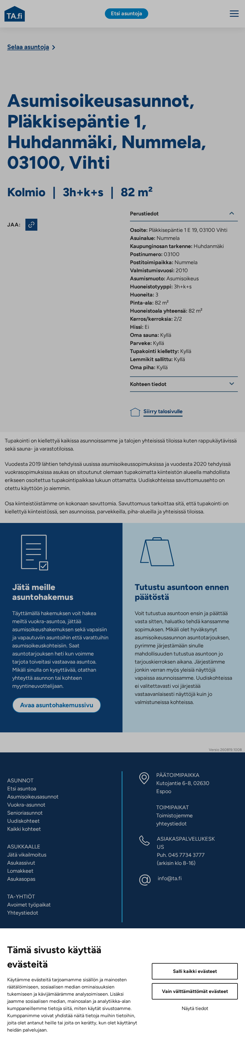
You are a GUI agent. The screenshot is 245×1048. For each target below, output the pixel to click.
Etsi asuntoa (21, 788)
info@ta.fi (170, 878)
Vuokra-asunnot (26, 804)
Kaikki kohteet (24, 829)
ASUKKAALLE (23, 846)
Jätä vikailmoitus (26, 854)
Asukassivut (21, 863)
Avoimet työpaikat (29, 904)
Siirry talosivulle (163, 411)
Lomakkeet (20, 871)
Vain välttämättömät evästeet (195, 991)
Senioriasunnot (25, 813)
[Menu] (234, 13)
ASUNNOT (20, 780)
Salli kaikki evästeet (195, 971)
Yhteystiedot (22, 912)
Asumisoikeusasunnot (33, 796)
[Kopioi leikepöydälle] (31, 225)
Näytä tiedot (195, 1008)
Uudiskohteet (23, 821)
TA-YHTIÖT (21, 896)
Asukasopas (21, 879)
